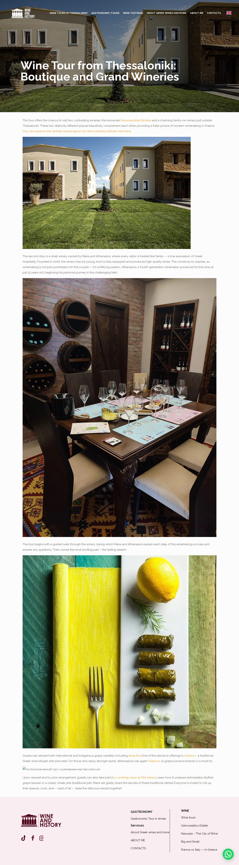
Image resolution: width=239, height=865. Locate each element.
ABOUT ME (138, 840)
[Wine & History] (23, 13)
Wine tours (188, 817)
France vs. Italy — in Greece (199, 849)
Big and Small (190, 841)
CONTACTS (138, 848)
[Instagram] (23, 838)
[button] (228, 854)
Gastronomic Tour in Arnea (148, 818)
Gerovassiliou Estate (136, 120)
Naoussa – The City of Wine (199, 833)
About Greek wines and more (150, 832)
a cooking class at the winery (135, 777)
